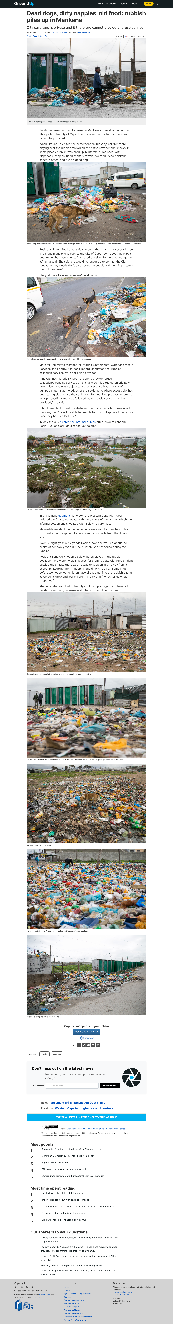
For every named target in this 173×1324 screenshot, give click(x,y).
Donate (149, 4)
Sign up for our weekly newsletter (77, 1293)
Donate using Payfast (86, 1031)
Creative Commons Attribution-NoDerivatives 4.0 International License (96, 1129)
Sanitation (57, 1054)
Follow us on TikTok (72, 1303)
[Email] (88, 1046)
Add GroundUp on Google (136, 36)
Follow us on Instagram (73, 1313)
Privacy (67, 1290)
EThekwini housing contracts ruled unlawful (64, 1169)
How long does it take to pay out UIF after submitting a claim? (72, 1265)
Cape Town (44, 36)
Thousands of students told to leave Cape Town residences (72, 1149)
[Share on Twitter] (84, 1046)
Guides (125, 4)
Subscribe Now (109, 1086)
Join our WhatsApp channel (75, 1320)
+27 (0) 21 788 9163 (121, 1294)
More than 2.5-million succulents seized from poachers (70, 1156)
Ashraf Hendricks (85, 32)
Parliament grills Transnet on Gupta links (77, 1102)
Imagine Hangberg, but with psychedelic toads (65, 1200)
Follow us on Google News (74, 1300)
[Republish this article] (98, 1046)
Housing (44, 1054)
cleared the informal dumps (78, 422)
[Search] (157, 4)
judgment (64, 515)
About (66, 1287)
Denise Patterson (60, 32)
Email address (38, 1086)
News (100, 4)
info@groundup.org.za (122, 1292)
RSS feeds (68, 1297)
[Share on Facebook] (79, 1046)
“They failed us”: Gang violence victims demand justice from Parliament (78, 1206)
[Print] (93, 1046)
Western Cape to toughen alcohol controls (84, 1108)
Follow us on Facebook (73, 1307)
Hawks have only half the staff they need (63, 1193)
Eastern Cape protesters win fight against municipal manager (73, 1176)
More (136, 4)
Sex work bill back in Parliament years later (63, 1213)
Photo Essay (32, 36)
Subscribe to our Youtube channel (78, 1317)
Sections (112, 4)
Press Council (44, 1294)
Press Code (38, 1297)
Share (120, 36)
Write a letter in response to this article (86, 1117)
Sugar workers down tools (55, 1162)
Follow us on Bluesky (72, 1310)
